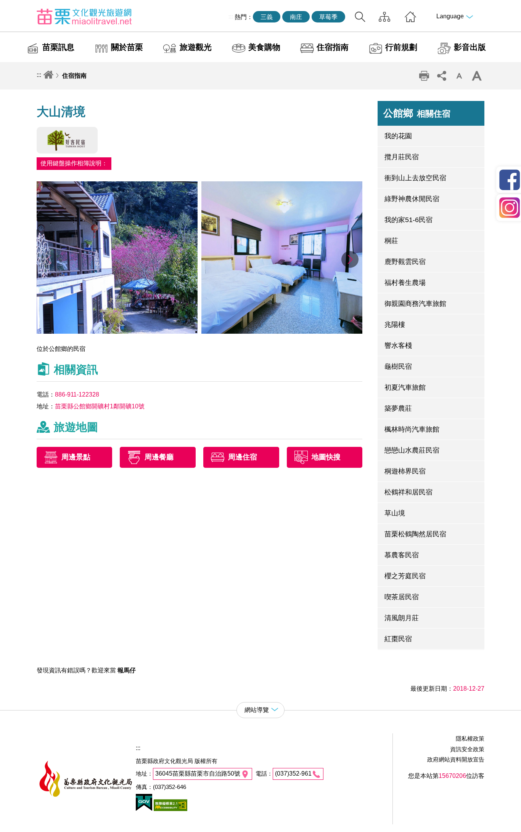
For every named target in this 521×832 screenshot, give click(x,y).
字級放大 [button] (476, 76)
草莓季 (328, 17)
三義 (266, 17)
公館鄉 (416, 113)
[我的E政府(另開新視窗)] (144, 809)
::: (230, 16)
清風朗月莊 (401, 618)
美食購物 (264, 47)
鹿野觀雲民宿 (405, 262)
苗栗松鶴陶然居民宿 (415, 534)
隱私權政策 (470, 738)
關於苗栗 (127, 47)
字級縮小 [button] (459, 76)
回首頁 (410, 16)
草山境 (394, 513)
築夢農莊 (398, 408)
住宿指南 (333, 47)
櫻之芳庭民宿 (405, 576)
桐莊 (391, 241)
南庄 (296, 17)
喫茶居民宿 (401, 597)
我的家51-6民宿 (408, 220)
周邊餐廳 (159, 457)
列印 (424, 76)
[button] (350, 259)
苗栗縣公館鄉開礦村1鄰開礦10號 (100, 406)
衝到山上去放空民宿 (415, 178)
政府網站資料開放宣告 (455, 759)
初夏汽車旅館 (405, 387)
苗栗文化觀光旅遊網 (84, 16)
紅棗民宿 (398, 639)
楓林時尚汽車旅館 (411, 429)
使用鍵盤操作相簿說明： (74, 163)
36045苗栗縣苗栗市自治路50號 (197, 773)
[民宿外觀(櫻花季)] (117, 331)
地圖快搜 (326, 457)
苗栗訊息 (58, 47)
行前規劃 (401, 47)
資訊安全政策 (467, 749)
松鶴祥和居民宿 (408, 492)
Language (450, 16)
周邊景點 (75, 457)
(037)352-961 (293, 773)
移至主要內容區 (21, 6)
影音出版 (470, 47)
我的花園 (398, 136)
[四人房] (282, 331)
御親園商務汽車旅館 (415, 303)
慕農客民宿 (401, 555)
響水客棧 (398, 345)
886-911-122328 (77, 394)
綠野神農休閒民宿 (411, 199)
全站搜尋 (360, 16)
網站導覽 (384, 16)
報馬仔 (126, 670)
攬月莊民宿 (401, 157)
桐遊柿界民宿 (405, 471)
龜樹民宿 (398, 366)
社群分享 (441, 76)
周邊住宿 (242, 457)
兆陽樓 (394, 324)
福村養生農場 (405, 282)
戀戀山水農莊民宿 (411, 450)
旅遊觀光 (196, 47)
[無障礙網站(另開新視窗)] (169, 809)
